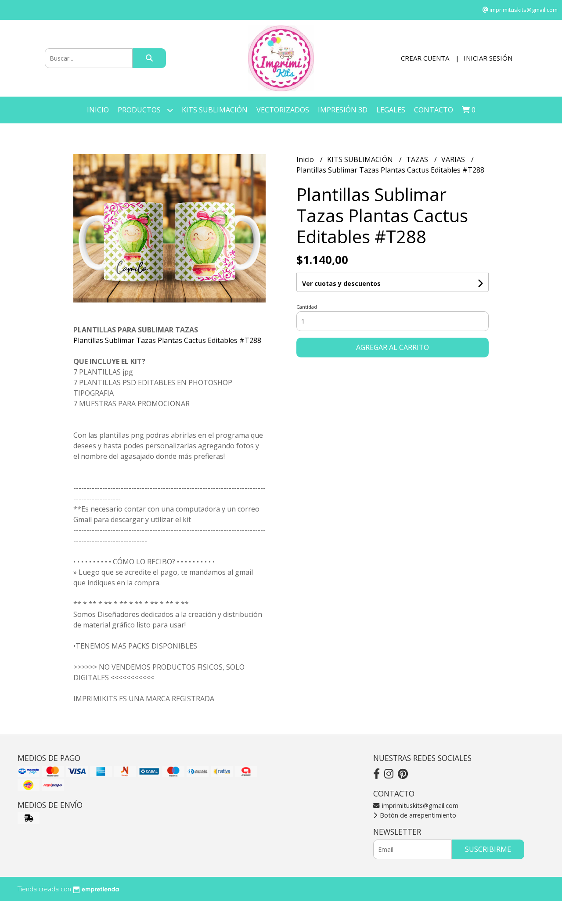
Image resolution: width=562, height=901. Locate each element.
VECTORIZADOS (282, 110)
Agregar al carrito (392, 347)
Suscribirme (488, 849)
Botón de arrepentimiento (417, 815)
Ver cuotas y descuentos (341, 283)
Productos (140, 110)
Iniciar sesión (488, 58)
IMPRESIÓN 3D (342, 110)
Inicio (98, 110)
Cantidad (306, 306)
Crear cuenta (425, 58)
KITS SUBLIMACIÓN (215, 110)
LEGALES (390, 110)
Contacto (433, 110)
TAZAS (418, 159)
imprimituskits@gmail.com (419, 805)
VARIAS (454, 159)
